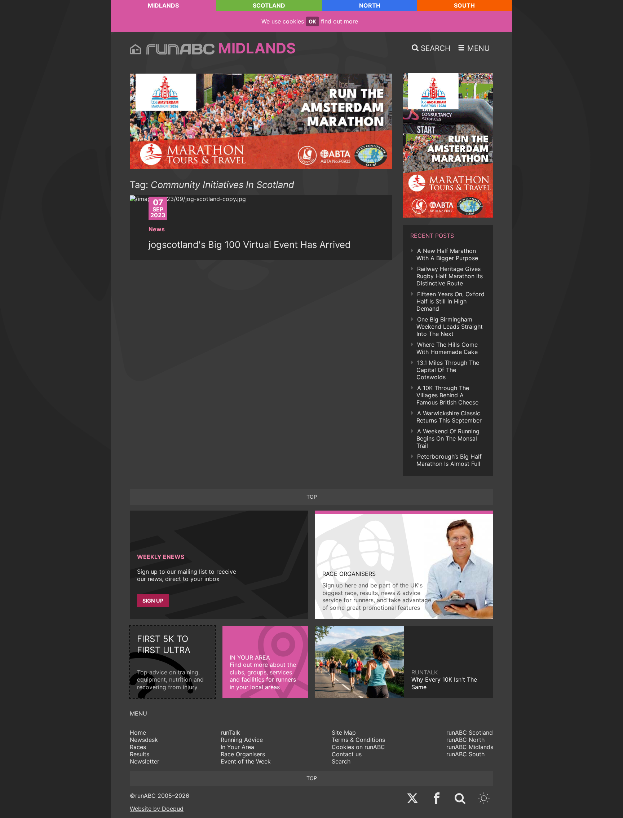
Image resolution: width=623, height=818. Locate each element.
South (464, 5)
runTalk (230, 732)
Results (139, 754)
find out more (339, 21)
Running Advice (242, 739)
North (369, 5)
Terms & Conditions (358, 739)
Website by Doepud (157, 808)
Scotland (269, 5)
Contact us (347, 754)
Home (138, 732)
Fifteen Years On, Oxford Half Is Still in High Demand (450, 301)
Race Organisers (243, 754)
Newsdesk (144, 739)
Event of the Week (246, 761)
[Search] (460, 799)
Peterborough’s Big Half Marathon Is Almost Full (449, 460)
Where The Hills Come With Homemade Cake (447, 348)
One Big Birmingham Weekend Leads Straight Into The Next (449, 326)
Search (341, 761)
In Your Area (237, 747)
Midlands (163, 5)
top (311, 497)
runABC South (465, 754)
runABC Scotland (469, 732)
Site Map (344, 732)
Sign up (152, 601)
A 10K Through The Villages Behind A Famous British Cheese (447, 395)
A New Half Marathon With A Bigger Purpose (447, 254)
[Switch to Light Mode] (483, 799)
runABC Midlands (469, 747)
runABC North (465, 739)
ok (312, 21)
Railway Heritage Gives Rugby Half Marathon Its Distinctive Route (449, 276)
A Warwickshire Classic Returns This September (449, 417)
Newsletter (144, 761)
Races (138, 747)
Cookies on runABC (358, 747)
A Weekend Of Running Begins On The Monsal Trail (448, 438)
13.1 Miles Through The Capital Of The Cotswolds (447, 370)
